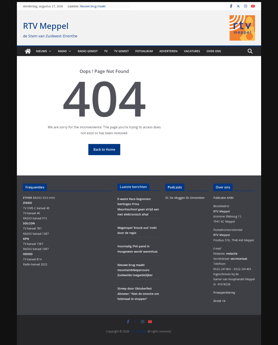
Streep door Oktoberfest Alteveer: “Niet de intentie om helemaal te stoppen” (138, 294)
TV (106, 51)
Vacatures (192, 51)
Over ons (214, 51)
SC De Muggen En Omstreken (185, 198)
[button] (49, 51)
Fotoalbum (144, 51)
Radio (62, 51)
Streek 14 (219, 301)
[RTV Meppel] (28, 51)
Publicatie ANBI (223, 198)
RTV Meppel (46, 25)
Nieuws (41, 51)
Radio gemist (88, 51)
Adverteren (168, 51)
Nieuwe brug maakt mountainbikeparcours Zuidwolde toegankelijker (135, 270)
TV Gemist (121, 51)
